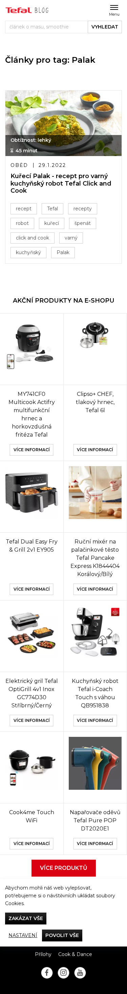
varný (71, 238)
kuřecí (51, 223)
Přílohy (43, 954)
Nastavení (22, 935)
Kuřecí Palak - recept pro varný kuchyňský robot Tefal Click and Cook (60, 183)
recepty (82, 209)
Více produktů (63, 868)
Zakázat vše (25, 918)
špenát (83, 223)
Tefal (52, 209)
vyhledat (104, 27)
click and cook (32, 238)
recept (23, 209)
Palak (63, 252)
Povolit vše (62, 935)
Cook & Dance (75, 954)
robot (22, 223)
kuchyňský (28, 252)
